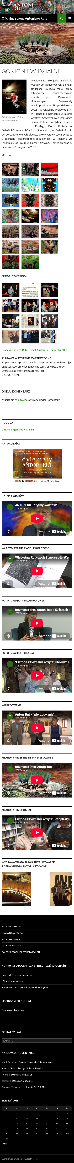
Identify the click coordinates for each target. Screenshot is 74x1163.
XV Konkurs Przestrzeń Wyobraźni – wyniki (25, 987)
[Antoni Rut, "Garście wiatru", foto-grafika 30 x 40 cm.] (30, 231)
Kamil (5, 1068)
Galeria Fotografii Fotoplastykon (21, 952)
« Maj (5, 1143)
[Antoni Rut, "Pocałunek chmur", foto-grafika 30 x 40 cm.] (49, 216)
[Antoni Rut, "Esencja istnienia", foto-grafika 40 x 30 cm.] (49, 246)
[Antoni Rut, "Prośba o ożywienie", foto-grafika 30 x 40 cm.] (30, 262)
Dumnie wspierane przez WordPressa (19, 1158)
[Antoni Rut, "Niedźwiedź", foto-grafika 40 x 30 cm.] (49, 185)
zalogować (21, 399)
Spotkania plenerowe (13, 1010)
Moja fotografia (11, 926)
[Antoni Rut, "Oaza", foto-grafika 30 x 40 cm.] (30, 246)
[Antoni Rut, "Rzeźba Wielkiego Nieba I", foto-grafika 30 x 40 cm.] (11, 246)
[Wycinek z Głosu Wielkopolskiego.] (30, 321)
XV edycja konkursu (12, 981)
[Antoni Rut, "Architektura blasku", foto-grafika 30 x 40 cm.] (11, 169)
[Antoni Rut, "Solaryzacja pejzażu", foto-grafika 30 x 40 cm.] (49, 169)
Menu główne (70, 18)
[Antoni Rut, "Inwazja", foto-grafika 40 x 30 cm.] (30, 216)
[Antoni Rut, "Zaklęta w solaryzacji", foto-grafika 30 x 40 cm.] (30, 185)
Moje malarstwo (11, 945)
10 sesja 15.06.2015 (21, 1074)
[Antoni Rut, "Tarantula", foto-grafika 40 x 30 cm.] (49, 200)
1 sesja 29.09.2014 (36, 1087)
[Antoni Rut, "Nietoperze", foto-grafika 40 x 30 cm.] (30, 200)
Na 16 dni (29, 429)
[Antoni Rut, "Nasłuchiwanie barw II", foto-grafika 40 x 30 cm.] (11, 216)
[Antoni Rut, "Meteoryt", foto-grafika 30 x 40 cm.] (11, 200)
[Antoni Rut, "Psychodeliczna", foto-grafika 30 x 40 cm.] (11, 185)
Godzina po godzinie (12, 429)
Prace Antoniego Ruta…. (34, 349)
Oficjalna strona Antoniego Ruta (24, 18)
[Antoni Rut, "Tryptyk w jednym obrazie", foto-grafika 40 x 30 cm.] (11, 262)
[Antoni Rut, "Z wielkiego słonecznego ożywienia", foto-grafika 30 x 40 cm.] (11, 231)
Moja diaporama (11, 939)
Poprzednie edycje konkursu (17, 974)
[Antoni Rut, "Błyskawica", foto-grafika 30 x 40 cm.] (49, 231)
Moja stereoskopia (12, 932)
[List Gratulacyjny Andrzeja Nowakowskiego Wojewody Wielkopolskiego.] (30, 290)
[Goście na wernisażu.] (49, 321)
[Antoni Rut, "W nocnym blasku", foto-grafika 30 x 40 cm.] (30, 169)
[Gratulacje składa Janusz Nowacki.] (11, 321)
